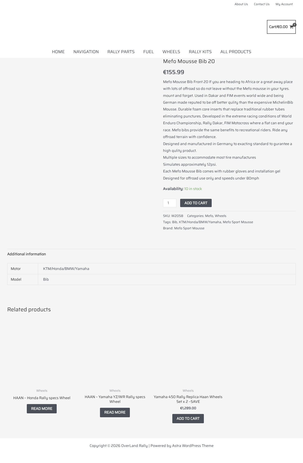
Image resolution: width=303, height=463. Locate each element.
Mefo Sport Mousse (238, 222)
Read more (41, 408)
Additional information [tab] (26, 254)
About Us (241, 4)
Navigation (86, 51)
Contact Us (261, 4)
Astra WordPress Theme (193, 446)
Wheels (171, 51)
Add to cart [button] (188, 418)
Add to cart (195, 203)
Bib (174, 222)
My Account (284, 4)
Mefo (209, 215)
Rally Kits (200, 51)
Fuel (148, 51)
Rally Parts (121, 51)
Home (58, 51)
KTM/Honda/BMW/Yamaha (200, 222)
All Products (235, 51)
